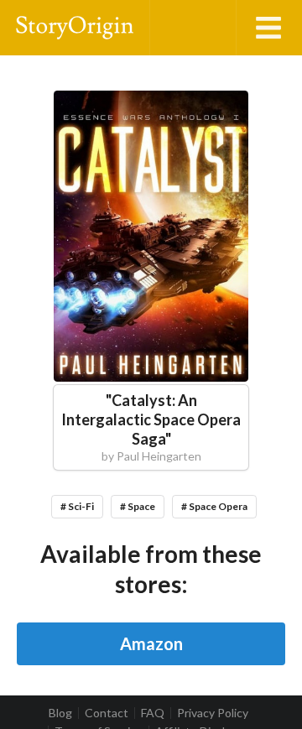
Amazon (151, 643)
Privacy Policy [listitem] (212, 713)
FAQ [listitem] (152, 713)
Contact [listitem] (106, 713)
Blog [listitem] (60, 713)
